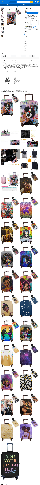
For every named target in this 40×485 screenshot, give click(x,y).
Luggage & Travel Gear (13, 6)
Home (1, 6)
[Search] (31, 2)
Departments (4, 4)
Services (8, 4)
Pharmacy (28, 4)
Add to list (29, 29)
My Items (35, 4)
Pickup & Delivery (23, 4)
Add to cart (32, 12)
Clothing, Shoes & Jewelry (6, 6)
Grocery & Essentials (17, 4)
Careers (32, 4)
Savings (12, 4)
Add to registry (36, 29)
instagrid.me (34, 26)
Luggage (17, 6)
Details (33, 27)
